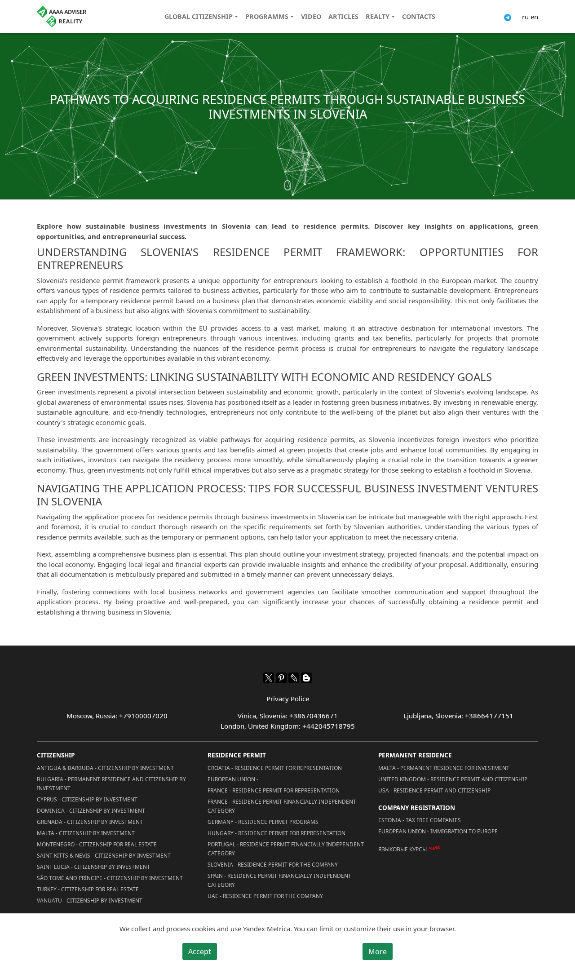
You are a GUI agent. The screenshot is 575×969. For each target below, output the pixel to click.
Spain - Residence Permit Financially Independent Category (279, 880)
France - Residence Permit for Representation (274, 790)
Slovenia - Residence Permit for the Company (273, 864)
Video (311, 16)
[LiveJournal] (293, 678)
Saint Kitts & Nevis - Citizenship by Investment (104, 855)
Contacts (418, 16)
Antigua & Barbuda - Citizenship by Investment (105, 768)
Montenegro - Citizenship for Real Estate (97, 844)
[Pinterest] (281, 678)
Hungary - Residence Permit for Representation (276, 833)
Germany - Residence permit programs (263, 822)
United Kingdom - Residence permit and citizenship (452, 779)
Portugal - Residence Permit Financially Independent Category (286, 849)
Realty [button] (377, 16)
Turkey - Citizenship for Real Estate (88, 889)
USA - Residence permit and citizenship (434, 790)
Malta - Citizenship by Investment (86, 833)
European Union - (233, 779)
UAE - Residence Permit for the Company (265, 896)
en (534, 16)
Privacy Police (287, 698)
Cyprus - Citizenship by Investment (87, 799)
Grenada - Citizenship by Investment (90, 822)
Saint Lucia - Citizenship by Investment (93, 867)
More (377, 951)
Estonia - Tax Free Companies (419, 820)
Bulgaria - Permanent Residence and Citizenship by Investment (111, 783)
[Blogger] (306, 678)
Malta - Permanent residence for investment (443, 768)
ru (525, 16)
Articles (343, 16)
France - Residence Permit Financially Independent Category (282, 806)
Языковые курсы (402, 849)
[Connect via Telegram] (507, 16)
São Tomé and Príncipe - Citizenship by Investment (110, 878)
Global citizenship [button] (198, 16)
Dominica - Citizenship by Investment (91, 810)
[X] (268, 678)
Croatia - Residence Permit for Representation (275, 768)
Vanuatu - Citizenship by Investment (89, 900)
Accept (199, 951)
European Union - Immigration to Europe (438, 831)
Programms (266, 16)
